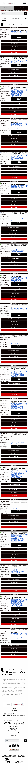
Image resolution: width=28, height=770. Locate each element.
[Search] (25, 13)
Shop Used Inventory (19, 722)
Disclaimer (13, 734)
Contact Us (6, 755)
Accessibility (13, 755)
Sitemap (13, 735)
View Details (14, 52)
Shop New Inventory (19, 720)
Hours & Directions (7, 723)
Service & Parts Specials (13, 730)
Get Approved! (7, 720)
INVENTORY (19, 719)
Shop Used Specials (19, 724)
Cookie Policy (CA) (13, 732)
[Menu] (24, 3)
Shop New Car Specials (19, 723)
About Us (7, 719)
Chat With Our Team (14, 46)
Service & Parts (13, 726)
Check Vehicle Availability (14, 41)
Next (22, 24)
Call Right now (14, 49)
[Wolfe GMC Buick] (9, 3)
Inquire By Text (14, 43)
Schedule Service (13, 728)
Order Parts (13, 729)
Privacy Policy (21, 755)
